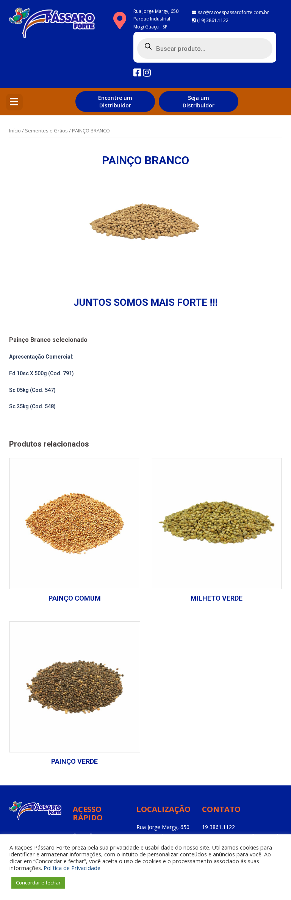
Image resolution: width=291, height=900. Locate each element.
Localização (163, 809)
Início (15, 130)
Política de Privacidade (72, 868)
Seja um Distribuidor (198, 101)
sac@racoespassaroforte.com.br (233, 12)
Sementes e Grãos (46, 130)
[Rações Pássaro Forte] (52, 25)
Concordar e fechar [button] (38, 882)
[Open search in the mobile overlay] (205, 47)
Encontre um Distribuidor (115, 101)
